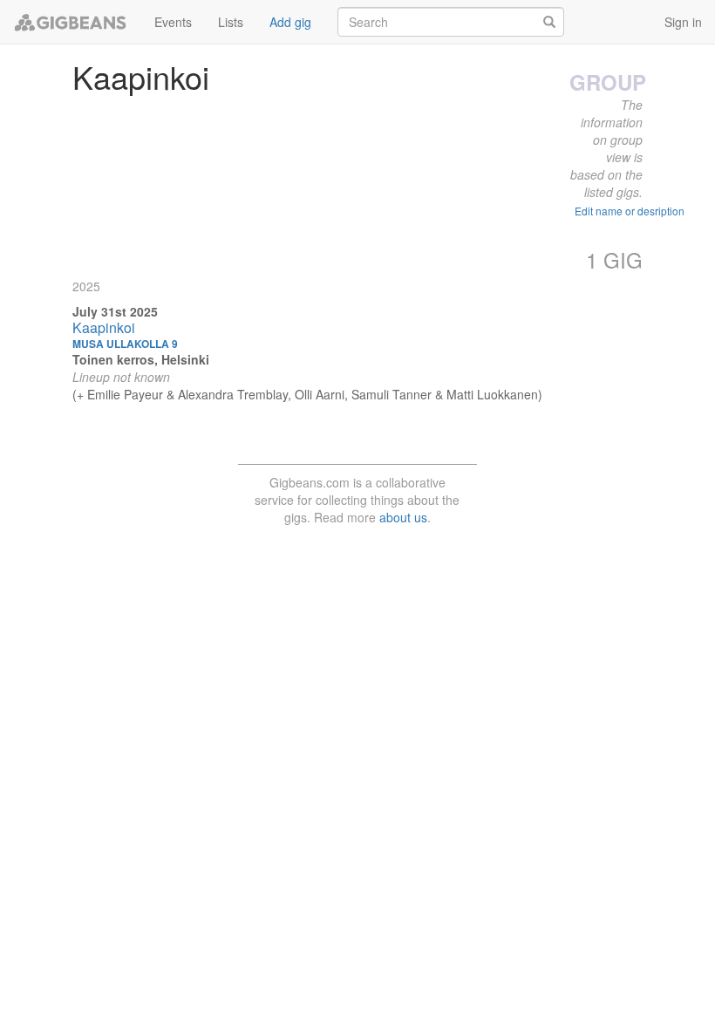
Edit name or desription (629, 210)
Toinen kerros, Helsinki (140, 359)
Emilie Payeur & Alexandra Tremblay (187, 394)
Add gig (290, 22)
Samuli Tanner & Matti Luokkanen (444, 394)
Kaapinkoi (103, 327)
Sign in (683, 22)
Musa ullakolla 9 (125, 343)
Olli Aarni (319, 394)
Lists (230, 22)
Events (173, 22)
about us (403, 517)
